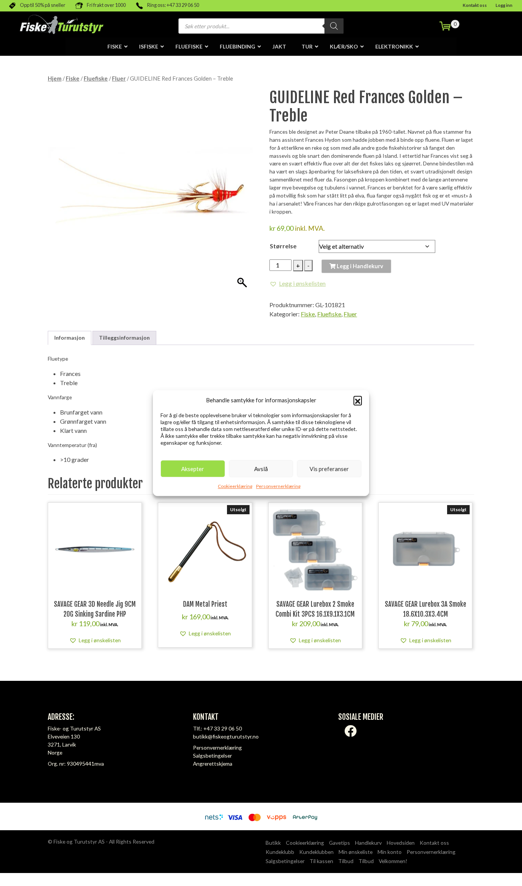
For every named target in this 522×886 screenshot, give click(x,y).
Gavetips (339, 842)
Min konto (390, 852)
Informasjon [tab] (69, 337)
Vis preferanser (329, 468)
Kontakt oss (475, 5)
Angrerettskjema (212, 763)
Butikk (273, 842)
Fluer (119, 78)
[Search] (334, 26)
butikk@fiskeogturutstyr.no (226, 736)
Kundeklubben (316, 852)
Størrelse (283, 245)
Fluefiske (96, 78)
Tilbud (345, 861)
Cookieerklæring (235, 486)
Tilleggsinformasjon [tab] (124, 337)
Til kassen (321, 861)
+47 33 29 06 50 (222, 728)
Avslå (261, 468)
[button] (358, 400)
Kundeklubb (280, 852)
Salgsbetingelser (212, 755)
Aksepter (192, 468)
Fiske (72, 78)
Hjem (55, 78)
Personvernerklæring (278, 486)
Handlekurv (368, 842)
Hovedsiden (401, 842)
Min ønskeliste (356, 852)
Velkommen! (393, 861)
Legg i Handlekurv (359, 266)
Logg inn (504, 5)
